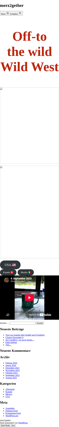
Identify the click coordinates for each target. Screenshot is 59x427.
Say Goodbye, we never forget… (19, 340)
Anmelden (10, 408)
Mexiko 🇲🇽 (26, 272)
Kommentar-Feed (13, 413)
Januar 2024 (10, 365)
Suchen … (4, 323)
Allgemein (10, 389)
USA (7, 396)
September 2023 (12, 375)
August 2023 (11, 378)
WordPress (23, 423)
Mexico (8, 394)
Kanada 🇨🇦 (8, 272)
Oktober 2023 (11, 373)
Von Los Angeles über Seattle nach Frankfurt (24, 335)
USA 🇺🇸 (10, 265)
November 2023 (12, 370)
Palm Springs (11, 342)
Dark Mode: (6, 426)
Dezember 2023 (12, 368)
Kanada (8, 392)
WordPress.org (11, 416)
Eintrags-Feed (11, 411)
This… (8, 345)
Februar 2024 (11, 363)
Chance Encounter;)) (14, 337)
